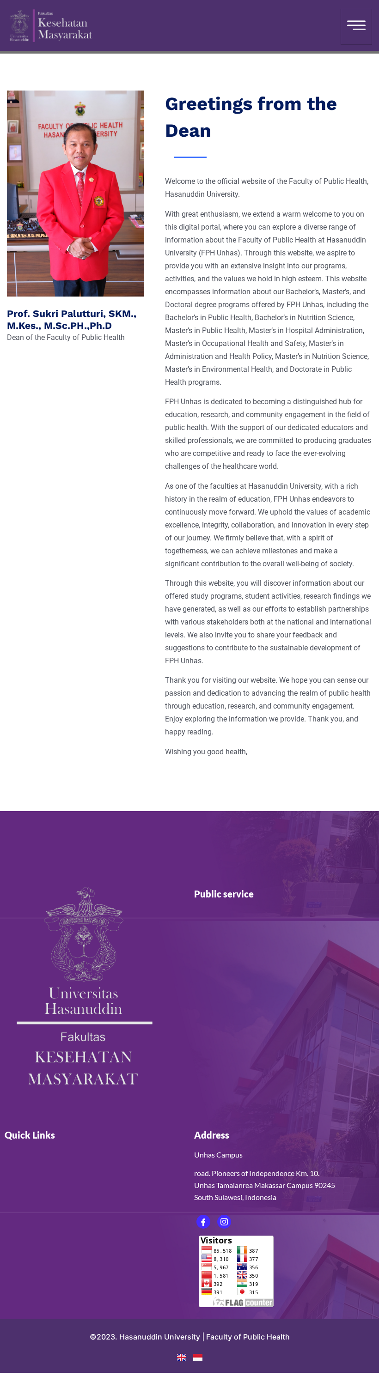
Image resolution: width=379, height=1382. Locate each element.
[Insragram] (224, 1222)
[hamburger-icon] (356, 27)
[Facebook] (203, 1222)
